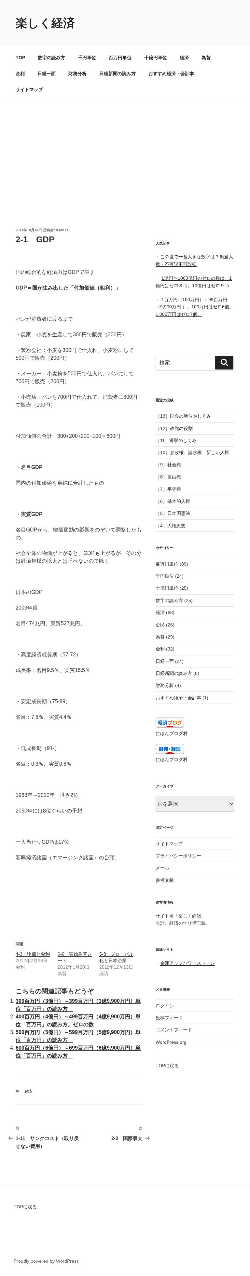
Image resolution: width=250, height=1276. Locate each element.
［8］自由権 (168, 476)
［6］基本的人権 (173, 501)
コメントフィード (174, 1029)
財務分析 (77, 73)
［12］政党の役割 (174, 428)
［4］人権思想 (171, 525)
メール (162, 867)
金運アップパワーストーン (187, 963)
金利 (20, 73)
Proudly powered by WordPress (46, 1261)
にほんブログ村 (172, 733)
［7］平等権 (168, 489)
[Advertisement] (125, 149)
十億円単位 (155, 57)
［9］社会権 (168, 464)
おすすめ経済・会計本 (171, 73)
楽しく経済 (45, 23)
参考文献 (165, 880)
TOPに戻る (167, 1065)
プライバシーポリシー (178, 855)
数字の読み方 (51, 57)
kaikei (62, 230)
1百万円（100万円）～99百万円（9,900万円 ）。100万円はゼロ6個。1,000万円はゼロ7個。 (195, 307)
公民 (160, 624)
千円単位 (87, 57)
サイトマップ (29, 89)
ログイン (165, 1005)
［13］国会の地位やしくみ (183, 416)
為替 (206, 57)
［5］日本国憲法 (173, 513)
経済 (184, 57)
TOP (20, 57)
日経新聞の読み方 (117, 73)
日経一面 (46, 73)
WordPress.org (171, 1042)
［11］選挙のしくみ (176, 440)
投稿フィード (169, 1017)
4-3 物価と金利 (33, 954)
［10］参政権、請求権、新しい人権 (192, 452)
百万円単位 (120, 57)
